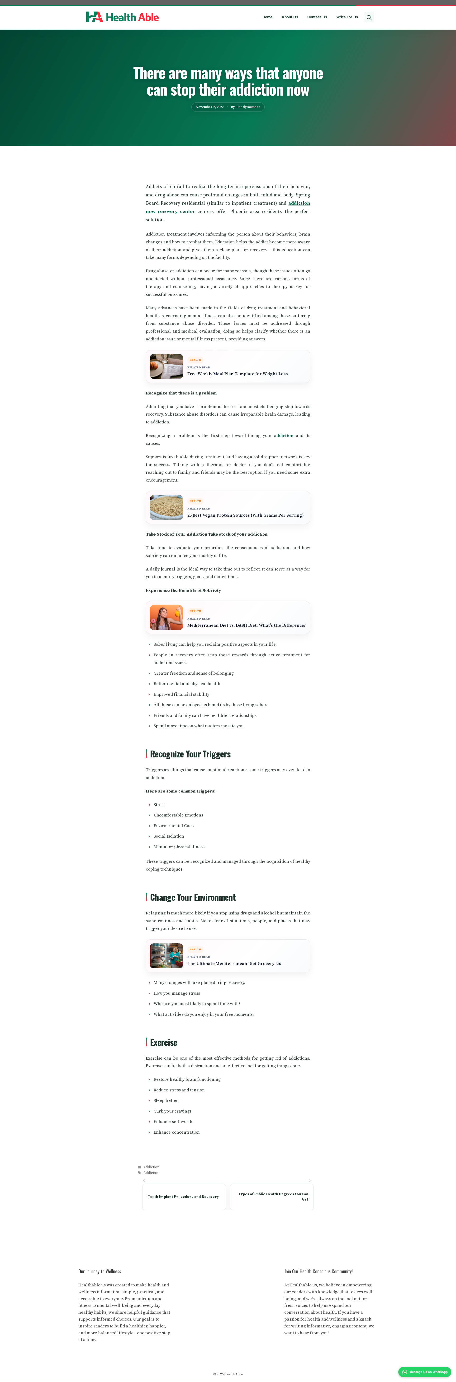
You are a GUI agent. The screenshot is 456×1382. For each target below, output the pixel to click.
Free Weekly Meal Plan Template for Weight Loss (237, 374)
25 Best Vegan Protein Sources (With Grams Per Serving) (245, 515)
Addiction (151, 1167)
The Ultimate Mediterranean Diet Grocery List (235, 963)
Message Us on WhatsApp (428, 1372)
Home (267, 17)
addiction (284, 435)
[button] (369, 17)
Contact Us (317, 17)
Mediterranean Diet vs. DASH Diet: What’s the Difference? (246, 625)
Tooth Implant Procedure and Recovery (183, 1197)
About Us (290, 17)
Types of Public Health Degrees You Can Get (273, 1197)
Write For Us (347, 17)
